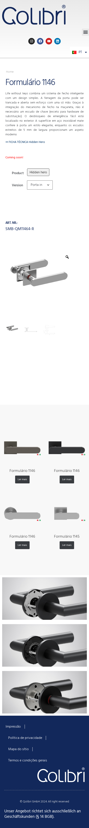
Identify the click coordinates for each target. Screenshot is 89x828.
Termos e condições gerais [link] (27, 760)
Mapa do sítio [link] (18, 749)
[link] (44, 14)
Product (18, 172)
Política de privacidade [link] (25, 738)
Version (17, 185)
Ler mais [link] (22, 479)
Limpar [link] (31, 192)
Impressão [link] (13, 727)
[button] (85, 32)
